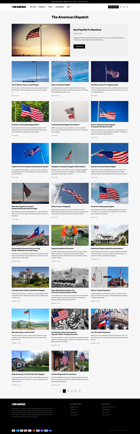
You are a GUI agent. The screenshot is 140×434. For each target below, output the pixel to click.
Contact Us (73, 409)
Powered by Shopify (123, 430)
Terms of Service (106, 415)
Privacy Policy (105, 412)
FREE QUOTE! (113, 7)
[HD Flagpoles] (19, 7)
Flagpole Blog (73, 412)
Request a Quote (74, 407)
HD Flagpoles (116, 430)
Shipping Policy (106, 409)
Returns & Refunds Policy (108, 407)
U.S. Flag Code (74, 415)
